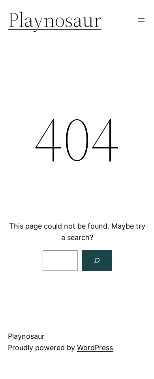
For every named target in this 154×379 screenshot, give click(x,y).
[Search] (97, 260)
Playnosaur (54, 20)
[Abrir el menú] (141, 19)
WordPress (95, 347)
